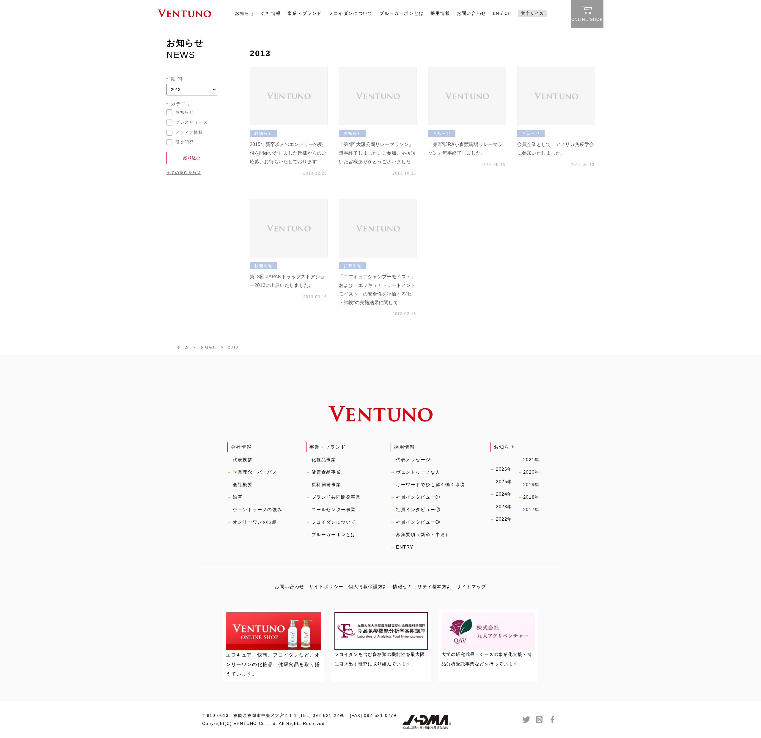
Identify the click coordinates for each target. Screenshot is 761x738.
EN (496, 13)
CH (507, 13)
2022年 (504, 519)
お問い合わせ (471, 13)
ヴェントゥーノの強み (257, 509)
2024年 (504, 494)
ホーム (183, 347)
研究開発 (184, 142)
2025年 (504, 481)
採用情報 (440, 13)
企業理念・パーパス (255, 472)
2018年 (531, 497)
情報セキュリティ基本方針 (422, 586)
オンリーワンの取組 (255, 522)
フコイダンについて (350, 13)
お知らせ (244, 13)
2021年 (531, 459)
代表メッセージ (413, 459)
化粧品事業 (324, 459)
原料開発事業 (326, 484)
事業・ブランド (304, 13)
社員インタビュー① (418, 497)
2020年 (531, 472)
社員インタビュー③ (418, 522)
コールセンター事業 (334, 509)
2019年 (531, 484)
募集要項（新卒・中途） (423, 534)
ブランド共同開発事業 (336, 497)
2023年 (504, 506)
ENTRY (404, 546)
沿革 (238, 497)
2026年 (504, 469)
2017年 (531, 509)
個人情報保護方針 (368, 586)
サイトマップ (471, 586)
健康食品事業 (326, 472)
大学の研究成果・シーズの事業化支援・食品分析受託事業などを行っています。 (486, 659)
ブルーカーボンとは (401, 13)
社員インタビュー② (418, 509)
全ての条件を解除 (183, 172)
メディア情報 (189, 132)
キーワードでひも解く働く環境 (430, 484)
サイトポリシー (326, 586)
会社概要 (242, 484)
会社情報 (271, 13)
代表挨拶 (242, 459)
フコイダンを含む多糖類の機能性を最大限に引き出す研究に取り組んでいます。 (379, 659)
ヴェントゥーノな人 (418, 472)
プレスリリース (191, 122)
